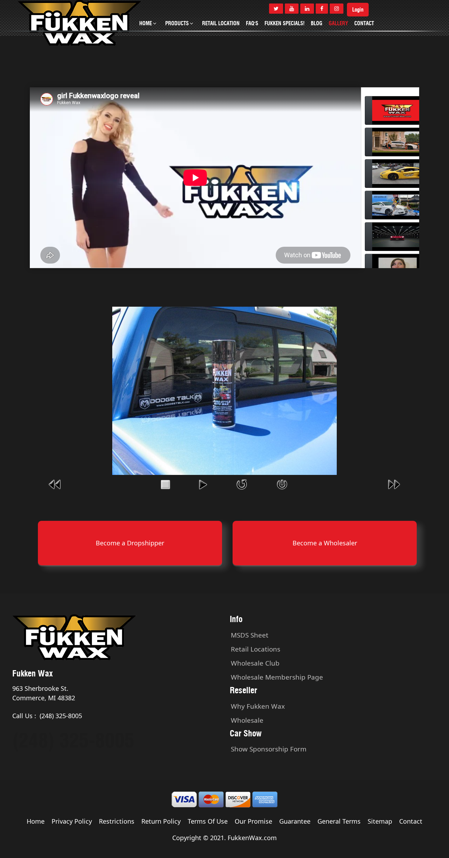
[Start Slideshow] (202, 484)
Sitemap (380, 821)
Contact (410, 821)
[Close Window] (282, 484)
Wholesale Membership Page (277, 677)
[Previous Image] (55, 484)
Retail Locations (255, 649)
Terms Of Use (208, 821)
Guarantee (294, 821)
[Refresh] (242, 484)
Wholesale (247, 720)
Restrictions (116, 821)
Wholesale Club (255, 663)
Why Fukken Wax (258, 706)
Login (357, 10)
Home (36, 821)
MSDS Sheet (249, 635)
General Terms (339, 821)
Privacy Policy (72, 821)
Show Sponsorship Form (269, 749)
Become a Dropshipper (130, 543)
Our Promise (253, 821)
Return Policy (161, 821)
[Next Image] (394, 484)
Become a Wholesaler (325, 543)
